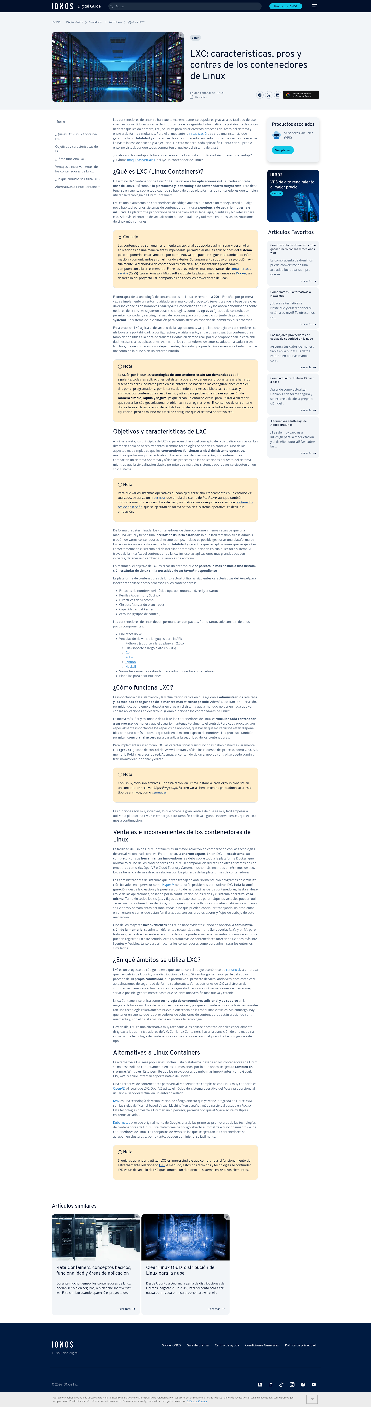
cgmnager (159, 792)
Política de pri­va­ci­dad (300, 1345)
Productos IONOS (285, 6)
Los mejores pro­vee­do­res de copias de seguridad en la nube (291, 337)
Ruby (129, 657)
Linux (195, 37)
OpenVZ (119, 1088)
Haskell (130, 666)
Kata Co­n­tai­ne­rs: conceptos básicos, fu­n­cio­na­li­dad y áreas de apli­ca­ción (93, 1271)
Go (127, 652)
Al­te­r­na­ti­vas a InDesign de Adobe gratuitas (288, 423)
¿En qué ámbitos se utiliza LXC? (77, 179)
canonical (233, 969)
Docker (241, 273)
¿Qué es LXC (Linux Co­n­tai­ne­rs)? (76, 136)
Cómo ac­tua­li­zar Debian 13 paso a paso (292, 380)
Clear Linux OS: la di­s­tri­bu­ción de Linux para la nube (180, 1271)
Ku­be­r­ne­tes (121, 1122)
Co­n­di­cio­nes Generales (262, 1345)
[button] (293, 196)
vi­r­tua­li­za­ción (198, 133)
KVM (116, 1101)
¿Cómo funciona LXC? (70, 159)
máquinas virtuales (141, 160)
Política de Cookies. (197, 1401)
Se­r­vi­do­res (96, 22)
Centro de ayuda (227, 1345)
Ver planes (283, 150)
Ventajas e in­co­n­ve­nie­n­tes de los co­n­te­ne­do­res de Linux (76, 169)
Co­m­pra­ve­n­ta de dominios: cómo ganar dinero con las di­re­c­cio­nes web (293, 249)
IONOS (56, 22)
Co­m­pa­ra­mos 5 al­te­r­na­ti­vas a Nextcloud (290, 294)
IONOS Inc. (70, 1384)
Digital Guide (74, 22)
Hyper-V (168, 885)
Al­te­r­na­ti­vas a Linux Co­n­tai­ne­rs (77, 187)
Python (130, 662)
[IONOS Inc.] (84, 1344)
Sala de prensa (198, 1345)
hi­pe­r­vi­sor (158, 497)
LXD (162, 1165)
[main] (185, 651)
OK (312, 1399)
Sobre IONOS (171, 1345)
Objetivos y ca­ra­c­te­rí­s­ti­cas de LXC (76, 148)
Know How (115, 22)
